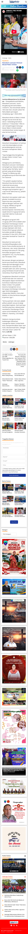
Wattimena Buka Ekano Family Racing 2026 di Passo (7, 374)
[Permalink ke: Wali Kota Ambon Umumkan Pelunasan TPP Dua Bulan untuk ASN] (20, 425)
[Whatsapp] (17, 70)
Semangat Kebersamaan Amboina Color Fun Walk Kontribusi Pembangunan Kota (7, 385)
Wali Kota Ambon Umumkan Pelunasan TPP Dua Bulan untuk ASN (20, 431)
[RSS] (17, 349)
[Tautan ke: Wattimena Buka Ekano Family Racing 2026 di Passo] (14, 886)
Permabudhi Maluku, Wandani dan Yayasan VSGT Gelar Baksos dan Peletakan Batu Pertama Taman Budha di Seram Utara (20, 359)
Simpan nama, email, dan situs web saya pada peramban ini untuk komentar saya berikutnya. (13, 470)
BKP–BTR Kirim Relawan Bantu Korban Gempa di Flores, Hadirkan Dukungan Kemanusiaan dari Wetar (6, 419)
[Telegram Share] (23, 67)
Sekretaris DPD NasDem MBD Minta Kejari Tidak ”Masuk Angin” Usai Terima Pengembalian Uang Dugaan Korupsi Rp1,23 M (7, 407)
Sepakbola (5, 61)
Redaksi (3, 931)
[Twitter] (14, 349)
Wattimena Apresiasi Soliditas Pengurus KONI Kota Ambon (7, 390)
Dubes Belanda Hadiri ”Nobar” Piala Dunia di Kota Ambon (7, 379)
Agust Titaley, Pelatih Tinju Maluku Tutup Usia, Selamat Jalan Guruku (20, 390)
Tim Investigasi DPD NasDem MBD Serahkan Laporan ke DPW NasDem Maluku (13, 865)
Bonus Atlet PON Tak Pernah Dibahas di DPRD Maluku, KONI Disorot (20, 374)
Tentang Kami (18, 930)
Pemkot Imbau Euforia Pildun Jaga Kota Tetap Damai (20, 379)
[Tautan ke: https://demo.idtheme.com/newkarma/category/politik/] (25, 856)
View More (14, 522)
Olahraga (7, 69)
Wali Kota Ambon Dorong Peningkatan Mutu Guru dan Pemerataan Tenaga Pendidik (7, 431)
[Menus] (2, 2)
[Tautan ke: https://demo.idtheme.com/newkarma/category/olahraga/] (25, 877)
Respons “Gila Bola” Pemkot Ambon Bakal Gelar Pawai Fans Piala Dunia (20, 385)
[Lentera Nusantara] (14, 1)
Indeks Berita (10, 931)
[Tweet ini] (20, 67)
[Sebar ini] (17, 67)
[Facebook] (11, 349)
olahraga (11, 342)
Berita (3, 69)
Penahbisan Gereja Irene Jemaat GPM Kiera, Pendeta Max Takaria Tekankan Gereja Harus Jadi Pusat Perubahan (19, 407)
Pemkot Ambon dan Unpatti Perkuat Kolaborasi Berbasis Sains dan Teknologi (20, 419)
